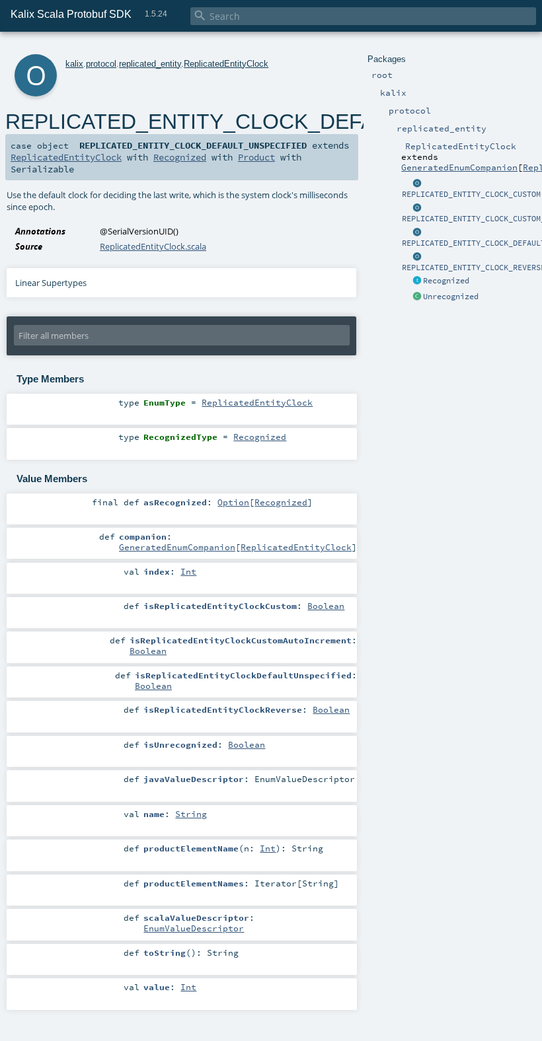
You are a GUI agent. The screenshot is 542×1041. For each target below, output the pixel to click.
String (191, 813)
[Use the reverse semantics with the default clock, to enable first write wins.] (417, 257)
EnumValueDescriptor (193, 928)
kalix (74, 64)
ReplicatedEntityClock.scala (153, 246)
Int (188, 571)
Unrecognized (451, 296)
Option (233, 502)
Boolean (325, 605)
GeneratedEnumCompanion (459, 167)
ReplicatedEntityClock (226, 64)
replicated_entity (150, 64)
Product (256, 157)
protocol (101, 64)
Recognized (446, 280)
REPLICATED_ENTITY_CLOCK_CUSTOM (471, 194)
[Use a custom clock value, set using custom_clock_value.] (417, 183)
